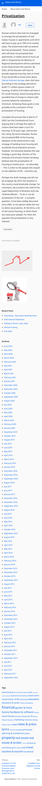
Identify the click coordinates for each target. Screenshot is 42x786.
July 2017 (8, 486)
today (19, 748)
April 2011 (8, 670)
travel (29, 747)
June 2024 (8, 346)
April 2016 (8, 525)
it (32, 716)
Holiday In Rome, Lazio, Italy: (16, 323)
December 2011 (10, 650)
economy (24, 699)
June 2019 (8, 447)
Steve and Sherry (10, 779)
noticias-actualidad (15, 730)
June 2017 (8, 490)
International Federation (14, 319)
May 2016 (8, 521)
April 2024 (8, 354)
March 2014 (9, 556)
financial (8, 707)
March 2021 (9, 373)
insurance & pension (22, 716)
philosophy (27, 729)
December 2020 (10, 385)
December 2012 (10, 615)
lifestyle (4, 720)
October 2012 (9, 623)
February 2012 (10, 642)
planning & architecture (13, 733)
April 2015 (8, 545)
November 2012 (10, 619)
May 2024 (8, 350)
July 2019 (8, 443)
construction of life (10, 699)
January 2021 (9, 381)
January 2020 (9, 428)
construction (33, 695)
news (14, 724)
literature (10, 720)
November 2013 (10, 572)
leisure (35, 716)
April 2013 (8, 599)
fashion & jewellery (26, 703)
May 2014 (8, 549)
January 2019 (9, 467)
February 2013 (10, 607)
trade (23, 747)
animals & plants (21, 692)
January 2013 (9, 611)
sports (13, 748)
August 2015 (9, 537)
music (4, 725)
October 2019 (9, 436)
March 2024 (9, 358)
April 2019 (8, 455)
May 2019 (8, 451)
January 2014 (9, 564)
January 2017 (9, 494)
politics (27, 733)
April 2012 (8, 638)
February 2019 (10, 463)
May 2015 (8, 541)
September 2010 (11, 677)
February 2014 (10, 560)
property (8, 737)
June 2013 (8, 592)
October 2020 (9, 393)
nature (9, 725)
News (30, 25)
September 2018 (11, 478)
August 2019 (9, 439)
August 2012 (9, 627)
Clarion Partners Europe (13, 80)
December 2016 (10, 498)
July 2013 (8, 588)
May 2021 (8, 365)
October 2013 (9, 576)
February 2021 (10, 377)
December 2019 (10, 432)
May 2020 (8, 412)
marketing (19, 719)
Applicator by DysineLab (29, 779)
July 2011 (8, 662)
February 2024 (10, 362)
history (36, 712)
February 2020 (10, 424)
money (35, 720)
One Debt (8, 331)
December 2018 (10, 471)
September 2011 (11, 658)
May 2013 (8, 595)
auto (30, 692)
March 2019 (9, 459)
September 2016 (11, 506)
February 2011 (10, 673)
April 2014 (8, 553)
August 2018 (9, 482)
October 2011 (9, 654)
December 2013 (10, 568)
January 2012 (9, 646)
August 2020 (9, 401)
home (4, 716)
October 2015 (9, 529)
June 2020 (8, 408)
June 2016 (8, 518)
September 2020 (11, 397)
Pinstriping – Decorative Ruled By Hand (20, 315)
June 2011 (8, 666)
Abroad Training (10, 327)
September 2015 (11, 533)
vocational (28, 751)
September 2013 (11, 580)
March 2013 (9, 603)
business (7, 696)
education (33, 699)
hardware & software (22, 712)
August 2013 (9, 584)
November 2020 (10, 389)
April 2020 (8, 416)
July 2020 (8, 404)
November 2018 (10, 475)
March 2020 (9, 420)
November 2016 (10, 502)
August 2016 (9, 510)
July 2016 (8, 514)
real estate (8, 229)
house (11, 716)
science (24, 743)
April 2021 (8, 369)
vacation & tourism (12, 751)
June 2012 (8, 634)
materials (28, 720)
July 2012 (8, 630)
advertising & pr (9, 692)
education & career (11, 702)
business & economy (19, 696)
